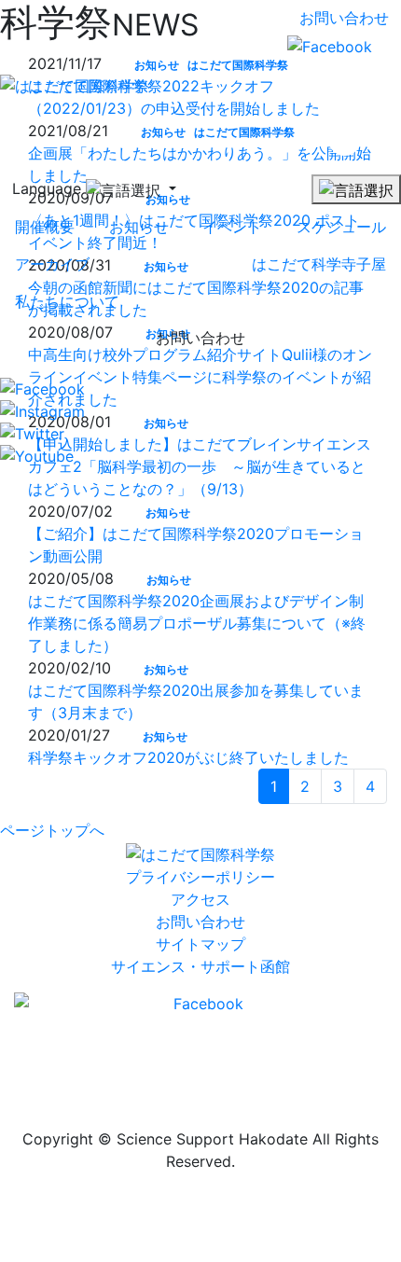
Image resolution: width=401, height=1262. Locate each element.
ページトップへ (52, 830)
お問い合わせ (344, 17)
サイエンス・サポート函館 (200, 966)
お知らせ (139, 226)
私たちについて (67, 301)
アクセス (200, 899)
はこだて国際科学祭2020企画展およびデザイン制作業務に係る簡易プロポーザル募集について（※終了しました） (197, 623)
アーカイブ (52, 264)
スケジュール (341, 226)
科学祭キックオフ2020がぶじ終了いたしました (188, 757)
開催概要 (45, 226)
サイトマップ (200, 944)
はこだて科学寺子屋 (319, 264)
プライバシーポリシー (200, 876)
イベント (232, 226)
